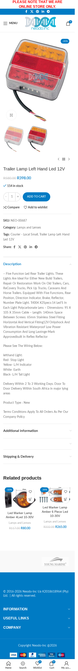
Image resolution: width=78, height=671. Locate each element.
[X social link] (32, 12)
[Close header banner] (69, 4)
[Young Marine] (55, 561)
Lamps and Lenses (29, 227)
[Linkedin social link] (43, 12)
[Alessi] (19, 561)
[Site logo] (41, 23)
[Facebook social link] (26, 12)
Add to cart (36, 196)
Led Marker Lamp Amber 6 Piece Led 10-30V (55, 512)
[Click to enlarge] (11, 115)
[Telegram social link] (48, 12)
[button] (30, 499)
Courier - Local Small (24, 234)
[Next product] (69, 159)
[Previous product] (58, 159)
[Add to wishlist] (30, 492)
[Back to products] (63, 159)
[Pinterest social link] (37, 12)
